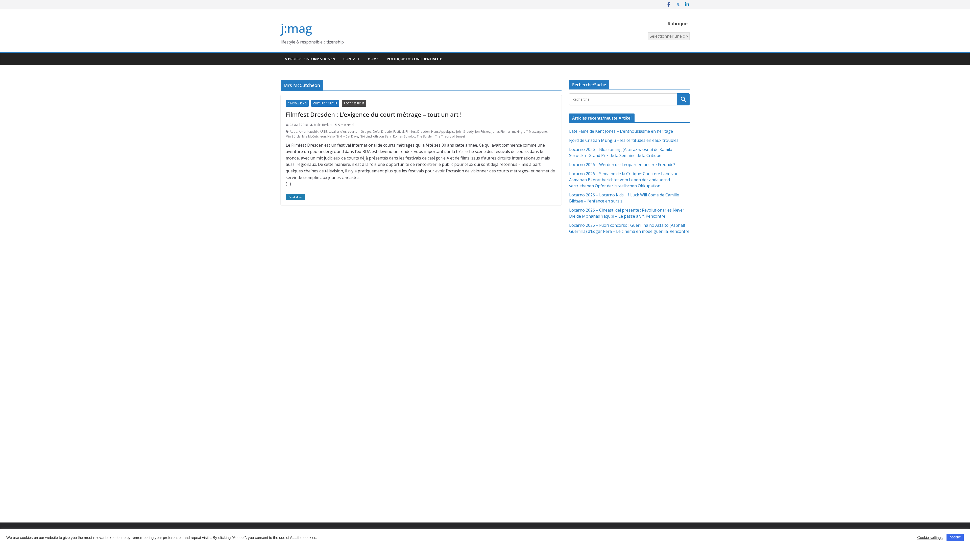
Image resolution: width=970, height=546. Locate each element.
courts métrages (359, 131)
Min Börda (293, 136)
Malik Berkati (323, 125)
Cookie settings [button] (930, 538)
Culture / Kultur (325, 103)
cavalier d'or (337, 131)
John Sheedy (465, 131)
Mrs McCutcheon (314, 136)
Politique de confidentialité (414, 58)
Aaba (293, 131)
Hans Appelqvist (443, 131)
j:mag (296, 28)
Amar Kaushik (308, 131)
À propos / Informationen (310, 58)
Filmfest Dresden (417, 131)
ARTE (323, 131)
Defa (376, 131)
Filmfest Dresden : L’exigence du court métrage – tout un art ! (374, 114)
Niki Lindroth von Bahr (376, 136)
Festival (398, 131)
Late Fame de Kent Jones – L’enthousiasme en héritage (621, 131)
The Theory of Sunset (450, 136)
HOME (373, 58)
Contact (351, 58)
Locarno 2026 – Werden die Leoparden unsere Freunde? (622, 164)
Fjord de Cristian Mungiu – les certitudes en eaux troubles (623, 140)
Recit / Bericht (354, 103)
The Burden (425, 136)
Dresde (386, 131)
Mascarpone (538, 131)
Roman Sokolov (404, 136)
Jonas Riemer (501, 131)
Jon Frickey (482, 131)
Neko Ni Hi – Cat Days (342, 136)
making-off (519, 131)
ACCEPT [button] (955, 537)
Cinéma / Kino (297, 103)
